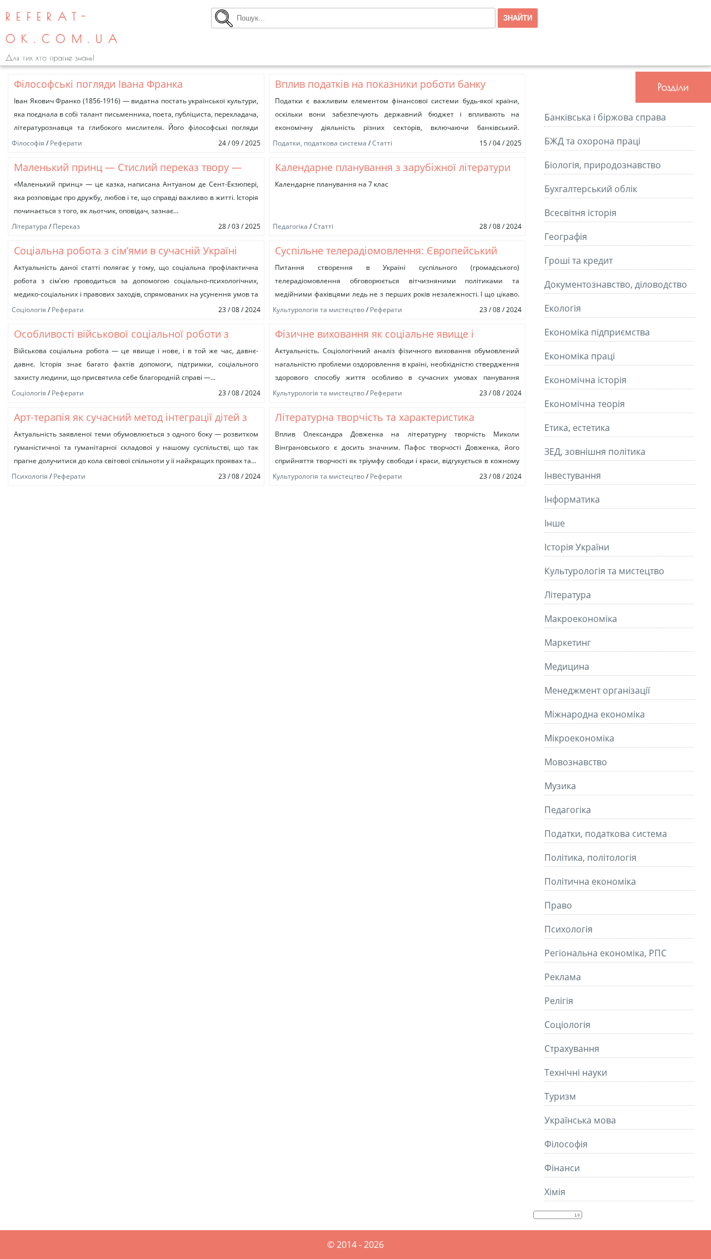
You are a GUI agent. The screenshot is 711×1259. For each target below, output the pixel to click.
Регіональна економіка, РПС (605, 953)
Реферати (66, 143)
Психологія (30, 476)
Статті (382, 143)
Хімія (554, 1192)
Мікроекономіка (579, 738)
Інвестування (572, 475)
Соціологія (29, 309)
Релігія (558, 1001)
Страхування (571, 1048)
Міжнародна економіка (594, 714)
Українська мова (580, 1120)
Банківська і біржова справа (605, 117)
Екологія (562, 308)
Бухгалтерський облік (590, 189)
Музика (560, 786)
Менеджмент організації (597, 690)
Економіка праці (579, 356)
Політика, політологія (590, 857)
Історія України (576, 547)
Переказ (66, 226)
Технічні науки (575, 1072)
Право (558, 905)
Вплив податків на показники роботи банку (380, 84)
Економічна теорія (584, 404)
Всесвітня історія (580, 213)
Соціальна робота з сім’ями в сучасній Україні (125, 250)
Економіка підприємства (597, 332)
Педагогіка (290, 226)
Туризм (560, 1096)
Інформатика (572, 499)
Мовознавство (575, 762)
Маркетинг (567, 642)
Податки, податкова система (320, 143)
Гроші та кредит (578, 260)
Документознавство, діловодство (615, 284)
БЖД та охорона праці (592, 141)
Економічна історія (585, 380)
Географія (565, 236)
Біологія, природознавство (602, 165)
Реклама (562, 977)
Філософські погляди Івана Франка (98, 84)
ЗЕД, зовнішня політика (594, 451)
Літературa (29, 226)
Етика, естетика (577, 428)
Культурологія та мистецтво (318, 309)
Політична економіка (590, 881)
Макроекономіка (580, 619)
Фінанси (562, 1168)
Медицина (566, 666)
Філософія (28, 143)
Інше (554, 523)
